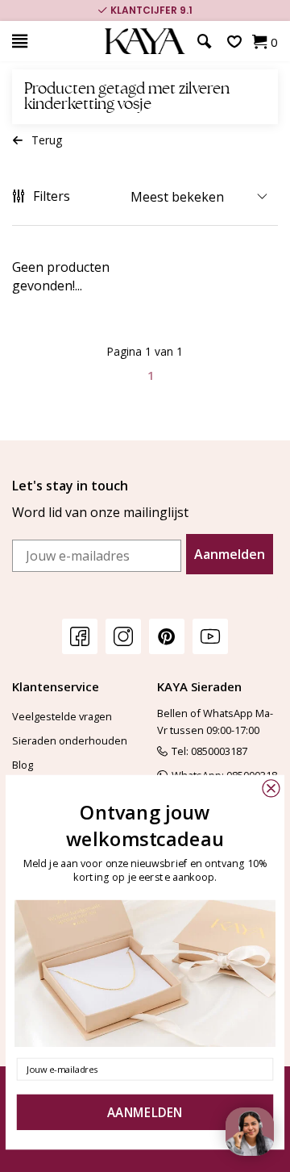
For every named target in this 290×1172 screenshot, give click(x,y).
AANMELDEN (145, 1112)
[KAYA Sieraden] (145, 41)
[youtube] (210, 636)
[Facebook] (79, 636)
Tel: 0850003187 (209, 751)
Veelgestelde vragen (62, 716)
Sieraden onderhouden (69, 740)
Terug (46, 140)
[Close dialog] (271, 788)
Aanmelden (229, 554)
